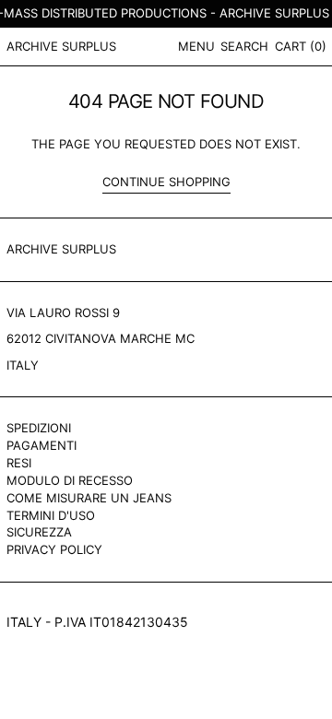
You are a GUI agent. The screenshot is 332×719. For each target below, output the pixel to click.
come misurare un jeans (89, 497)
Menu (196, 46)
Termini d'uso (50, 515)
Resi (18, 462)
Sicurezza (39, 532)
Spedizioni (38, 427)
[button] (244, 46)
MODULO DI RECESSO (69, 480)
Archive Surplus (61, 46)
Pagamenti (41, 445)
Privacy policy (54, 549)
